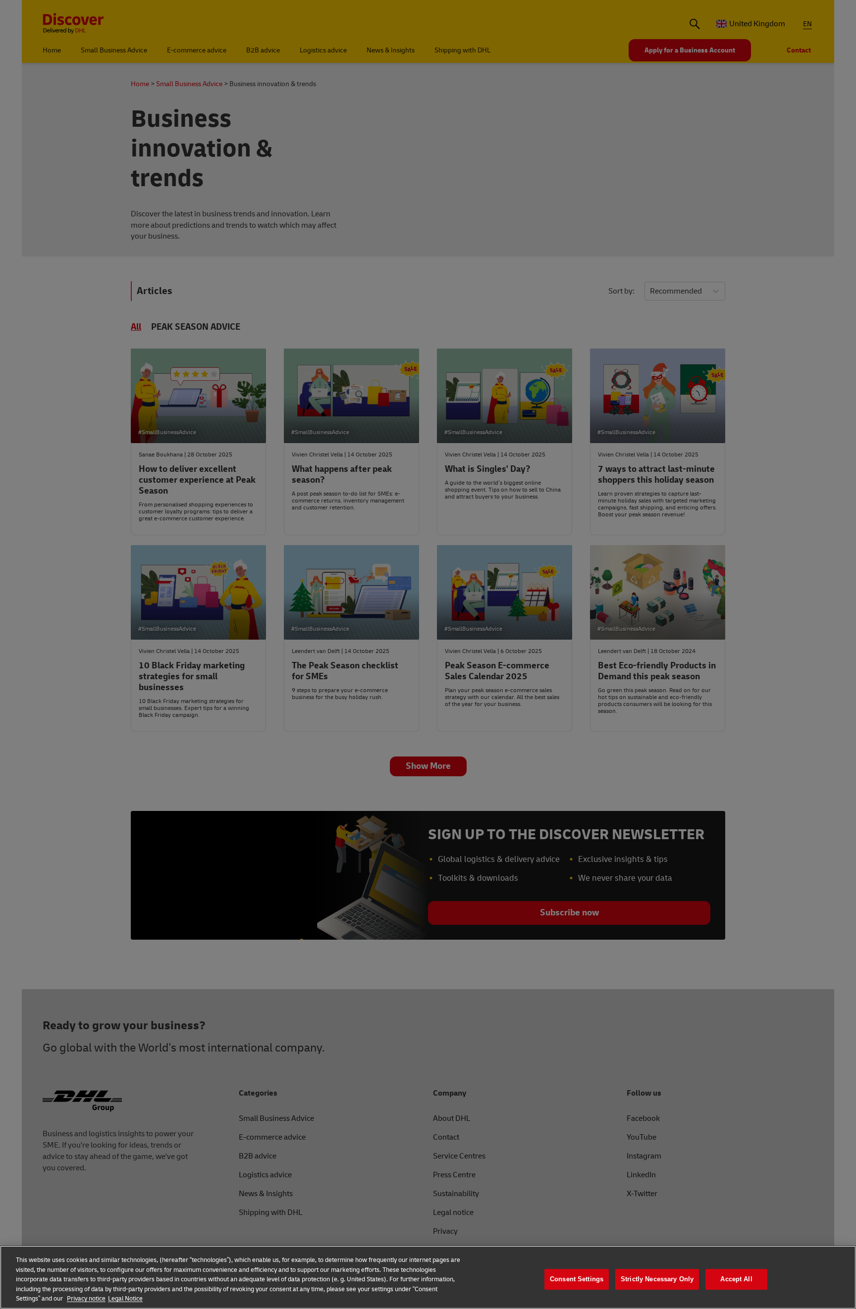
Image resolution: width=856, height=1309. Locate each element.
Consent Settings (576, 1279)
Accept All (736, 1279)
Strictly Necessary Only (657, 1279)
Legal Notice (125, 1299)
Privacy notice (86, 1299)
